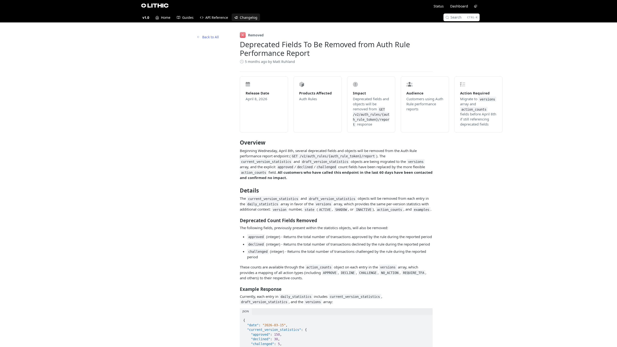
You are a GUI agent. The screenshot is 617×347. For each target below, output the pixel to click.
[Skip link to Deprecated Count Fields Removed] (237, 220)
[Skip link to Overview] (237, 142)
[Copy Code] (427, 318)
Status (439, 6)
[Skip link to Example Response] (237, 289)
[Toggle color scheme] (476, 6)
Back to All (210, 37)
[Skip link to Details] (237, 190)
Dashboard (459, 6)
